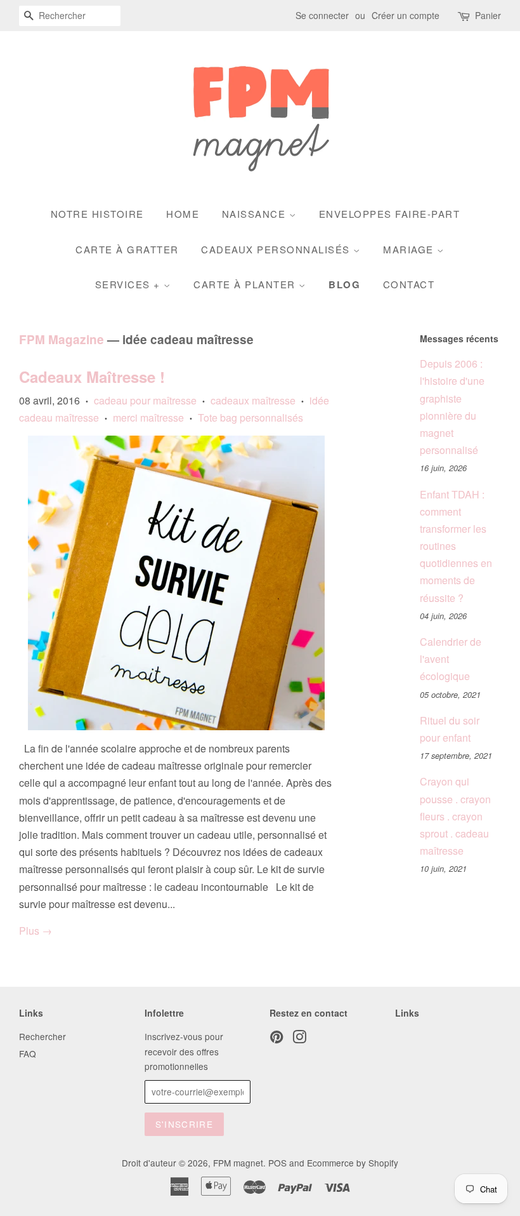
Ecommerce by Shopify (352, 1162)
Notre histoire (97, 213)
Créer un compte (405, 15)
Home (182, 213)
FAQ (27, 1053)
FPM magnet (238, 1162)
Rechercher (42, 1036)
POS (277, 1162)
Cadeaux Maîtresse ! (92, 376)
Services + (129, 284)
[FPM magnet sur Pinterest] (276, 1038)
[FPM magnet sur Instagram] (299, 1038)
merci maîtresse (148, 417)
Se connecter (322, 15)
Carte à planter (246, 284)
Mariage (410, 249)
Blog (344, 284)
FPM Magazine (61, 339)
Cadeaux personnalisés (277, 249)
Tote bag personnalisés (250, 417)
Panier (488, 15)
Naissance (255, 213)
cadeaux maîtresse (253, 400)
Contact (409, 284)
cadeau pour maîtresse (145, 400)
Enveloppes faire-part (389, 213)
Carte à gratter (127, 249)
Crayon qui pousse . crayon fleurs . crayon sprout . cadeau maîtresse (455, 816)
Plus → (35, 930)
